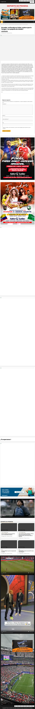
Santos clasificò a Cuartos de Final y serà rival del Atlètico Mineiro (8, 534)
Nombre (3, 115)
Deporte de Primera (17, 6)
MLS (2, 549)
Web (3, 122)
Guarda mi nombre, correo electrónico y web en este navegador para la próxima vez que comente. (16, 128)
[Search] (33, 22)
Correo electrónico (5, 119)
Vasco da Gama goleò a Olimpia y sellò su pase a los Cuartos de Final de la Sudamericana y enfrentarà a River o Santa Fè (26, 535)
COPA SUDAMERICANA (4, 532)
